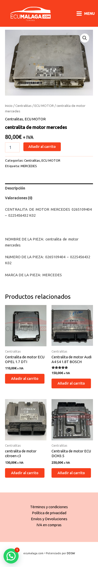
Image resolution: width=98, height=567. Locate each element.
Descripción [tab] (15, 188)
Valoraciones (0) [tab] (18, 198)
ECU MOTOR (44, 106)
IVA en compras (49, 525)
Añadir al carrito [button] (24, 378)
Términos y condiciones (49, 507)
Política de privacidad (49, 513)
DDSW (71, 553)
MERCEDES (29, 166)
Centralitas (23, 106)
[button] (84, 38)
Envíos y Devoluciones (49, 519)
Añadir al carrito (42, 146)
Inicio (9, 106)
